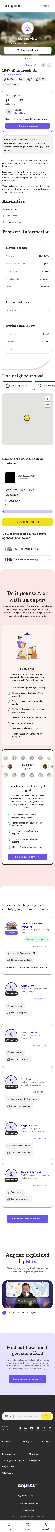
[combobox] (8, 1416)
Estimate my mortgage (25, 1379)
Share (29, 65)
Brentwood (15, 75)
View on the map (26, 522)
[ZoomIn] (47, 399)
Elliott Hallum (20, 113)
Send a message (29, 126)
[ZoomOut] (47, 404)
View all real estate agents (25, 1219)
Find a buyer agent (25, 857)
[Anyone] (13, 5)
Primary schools (20, 385)
